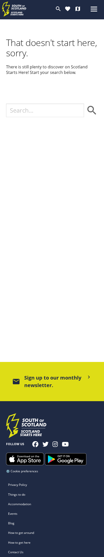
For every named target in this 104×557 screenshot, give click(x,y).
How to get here (19, 542)
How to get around (21, 533)
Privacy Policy (17, 485)
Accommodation (19, 504)
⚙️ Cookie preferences (22, 471)
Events (12, 514)
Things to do (16, 494)
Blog (11, 523)
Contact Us (15, 552)
